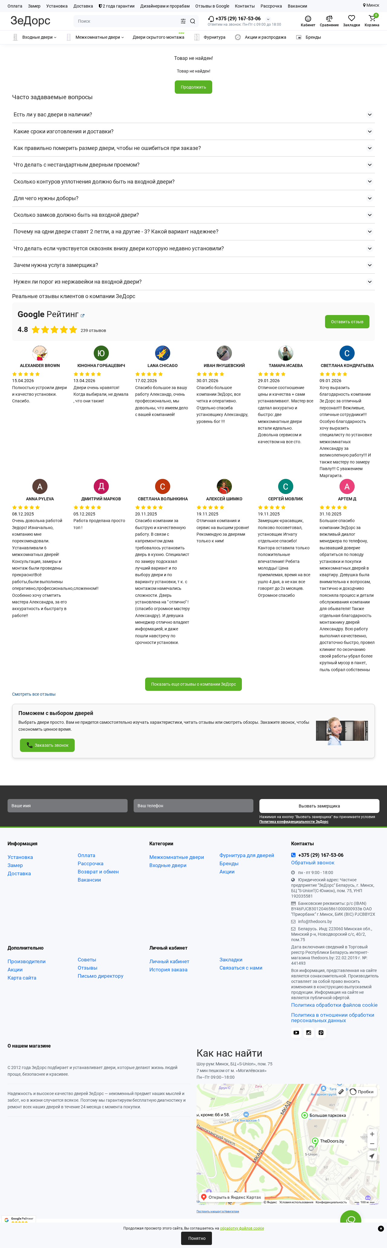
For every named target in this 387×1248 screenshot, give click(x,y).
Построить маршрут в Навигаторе (218, 1211)
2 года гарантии (118, 6)
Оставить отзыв (347, 321)
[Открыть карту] (82, 316)
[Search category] (183, 21)
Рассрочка (271, 6)
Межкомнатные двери (176, 857)
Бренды (229, 863)
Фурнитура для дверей (247, 855)
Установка (57, 6)
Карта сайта (22, 978)
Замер (34, 6)
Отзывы (87, 968)
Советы (87, 960)
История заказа (168, 970)
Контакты (245, 6)
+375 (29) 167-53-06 (237, 18)
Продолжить (193, 87)
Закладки (231, 960)
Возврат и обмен (98, 872)
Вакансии (297, 6)
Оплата (15, 6)
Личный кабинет (169, 961)
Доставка (83, 6)
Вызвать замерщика (319, 806)
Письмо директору (100, 976)
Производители (27, 961)
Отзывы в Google (212, 6)
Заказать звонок (52, 745)
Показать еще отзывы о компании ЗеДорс (193, 684)
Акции (227, 872)
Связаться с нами (241, 968)
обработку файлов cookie (242, 1228)
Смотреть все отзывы (34, 694)
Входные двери (168, 865)
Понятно (196, 1238)
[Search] (192, 21)
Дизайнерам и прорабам (165, 6)
